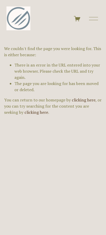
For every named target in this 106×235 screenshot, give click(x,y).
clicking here (83, 100)
